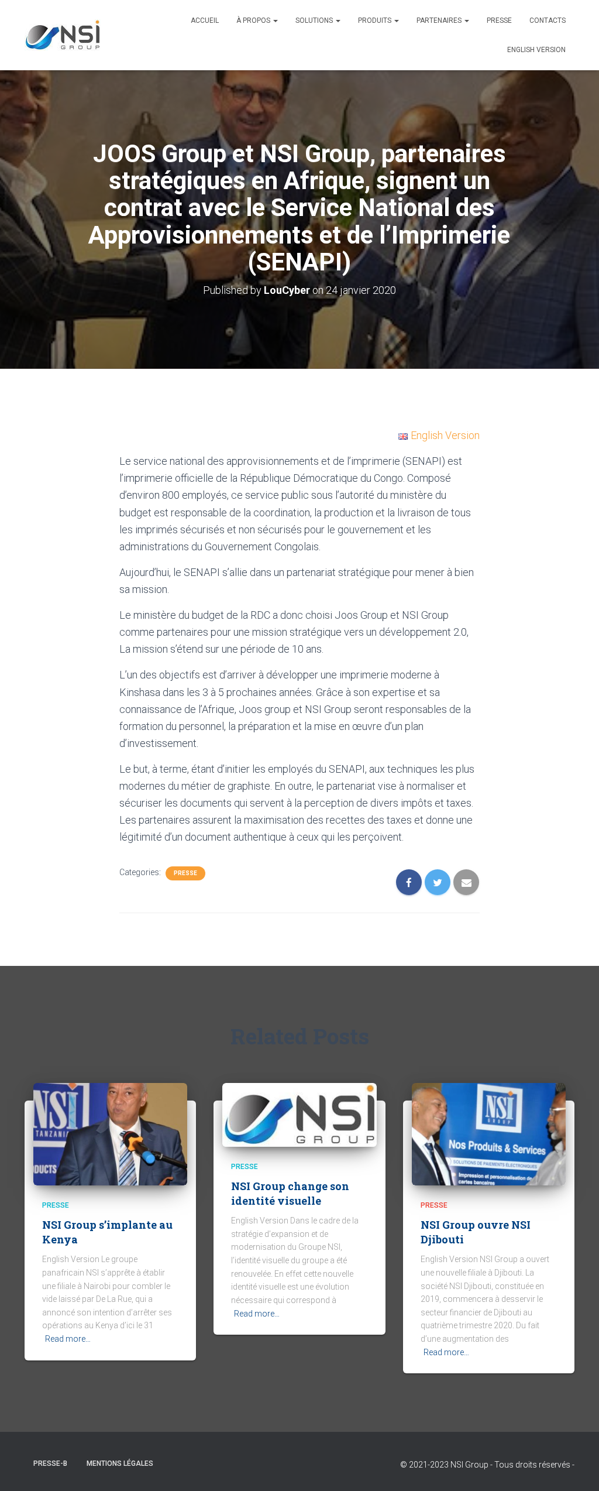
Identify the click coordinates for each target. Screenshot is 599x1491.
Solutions (315, 20)
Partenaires (439, 20)
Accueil (205, 20)
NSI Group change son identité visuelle (290, 1193)
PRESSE (499, 20)
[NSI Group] (62, 35)
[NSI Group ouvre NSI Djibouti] (489, 1133)
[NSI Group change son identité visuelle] (299, 1114)
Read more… (68, 1338)
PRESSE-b (50, 1463)
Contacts (547, 20)
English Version (536, 50)
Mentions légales (120, 1463)
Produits (375, 20)
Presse (185, 873)
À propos (254, 20)
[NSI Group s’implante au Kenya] (110, 1133)
